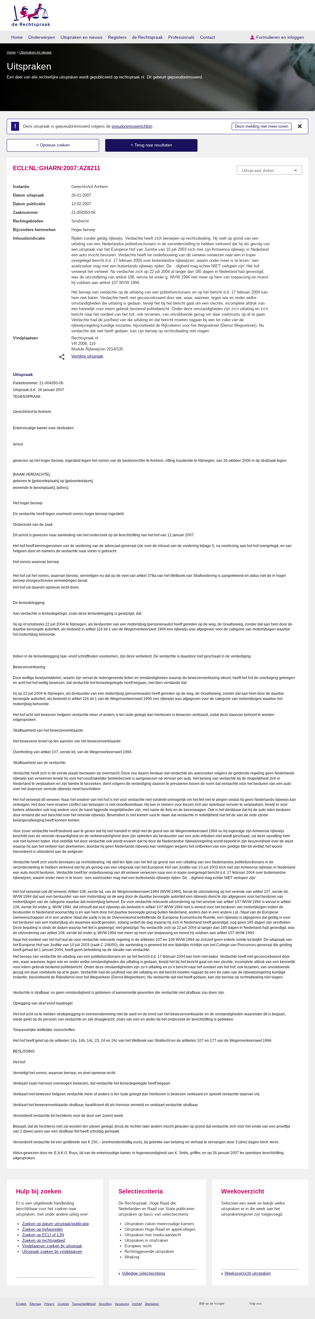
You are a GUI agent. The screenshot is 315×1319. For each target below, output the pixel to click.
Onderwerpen (41, 37)
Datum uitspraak (28, 195)
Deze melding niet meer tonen (261, 126)
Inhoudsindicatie (29, 238)
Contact (207, 37)
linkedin (291, 1304)
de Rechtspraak (147, 37)
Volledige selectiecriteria (143, 1273)
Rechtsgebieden (28, 221)
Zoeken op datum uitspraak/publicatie (55, 1223)
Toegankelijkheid (84, 1303)
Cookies (63, 1303)
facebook (275, 1304)
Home (17, 37)
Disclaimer (152, 1303)
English (21, 1303)
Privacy (49, 1303)
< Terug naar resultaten (151, 145)
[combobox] (269, 170)
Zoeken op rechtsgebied (43, 1240)
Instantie (21, 186)
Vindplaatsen (25, 338)
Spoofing (105, 1303)
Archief (137, 1303)
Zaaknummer (25, 212)
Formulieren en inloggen (280, 37)
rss (230, 1304)
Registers (117, 37)
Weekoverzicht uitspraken (248, 1273)
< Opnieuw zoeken (53, 145)
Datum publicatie (29, 204)
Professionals (181, 37)
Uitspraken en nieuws (81, 37)
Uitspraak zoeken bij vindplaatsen (52, 1251)
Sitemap (35, 1303)
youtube (299, 1304)
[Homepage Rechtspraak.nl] (28, 14)
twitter (267, 1304)
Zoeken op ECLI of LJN (43, 1235)
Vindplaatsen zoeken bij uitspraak (52, 1246)
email (238, 1304)
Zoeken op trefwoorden (42, 1229)
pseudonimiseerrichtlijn (132, 126)
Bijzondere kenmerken (34, 229)
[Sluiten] (300, 126)
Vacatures (122, 1303)
